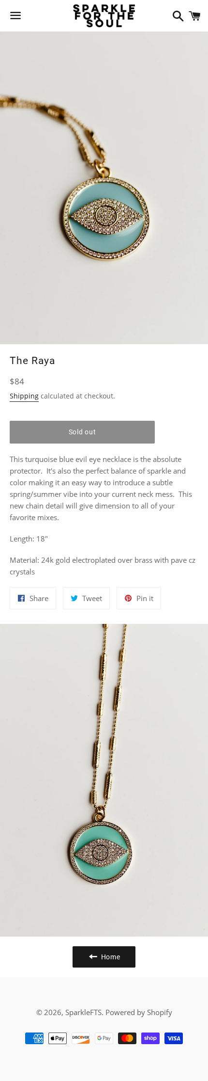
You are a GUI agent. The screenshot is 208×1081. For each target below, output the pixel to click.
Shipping (24, 395)
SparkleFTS (83, 1012)
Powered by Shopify (138, 1012)
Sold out (82, 432)
